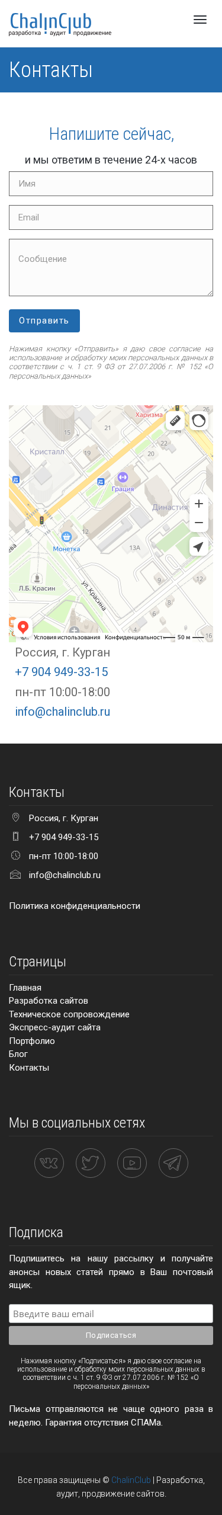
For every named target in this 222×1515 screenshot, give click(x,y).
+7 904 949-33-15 (61, 672)
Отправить (44, 320)
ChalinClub (131, 1480)
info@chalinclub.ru (62, 711)
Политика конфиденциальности (74, 906)
